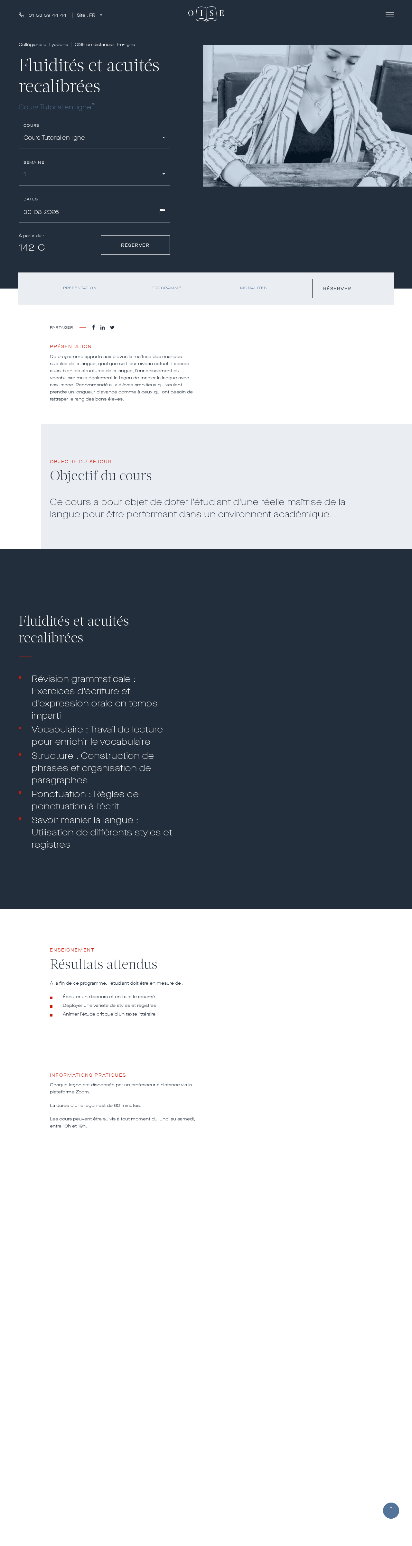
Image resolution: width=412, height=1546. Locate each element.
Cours (31, 125)
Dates (30, 199)
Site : (86, 15)
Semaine (33, 162)
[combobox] (94, 139)
